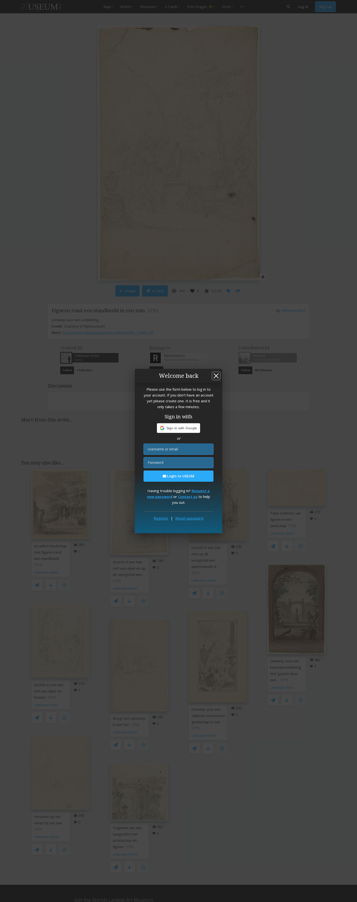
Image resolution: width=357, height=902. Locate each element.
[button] (178, 428)
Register (161, 518)
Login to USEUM (180, 476)
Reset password (189, 518)
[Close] (216, 375)
